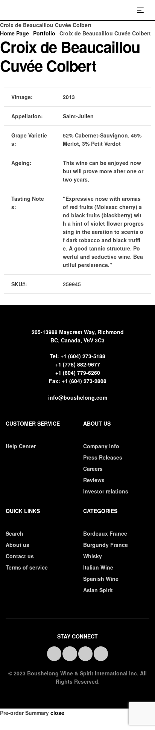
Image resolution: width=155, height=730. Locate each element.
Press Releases (102, 457)
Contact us (20, 556)
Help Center (21, 446)
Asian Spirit (98, 590)
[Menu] (143, 10)
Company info (101, 446)
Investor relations (105, 491)
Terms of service (27, 567)
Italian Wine (98, 567)
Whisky (92, 556)
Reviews (94, 480)
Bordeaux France (105, 533)
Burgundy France (105, 544)
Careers (93, 468)
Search (14, 533)
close (57, 712)
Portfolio (44, 33)
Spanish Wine (101, 578)
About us (17, 544)
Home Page (14, 33)
